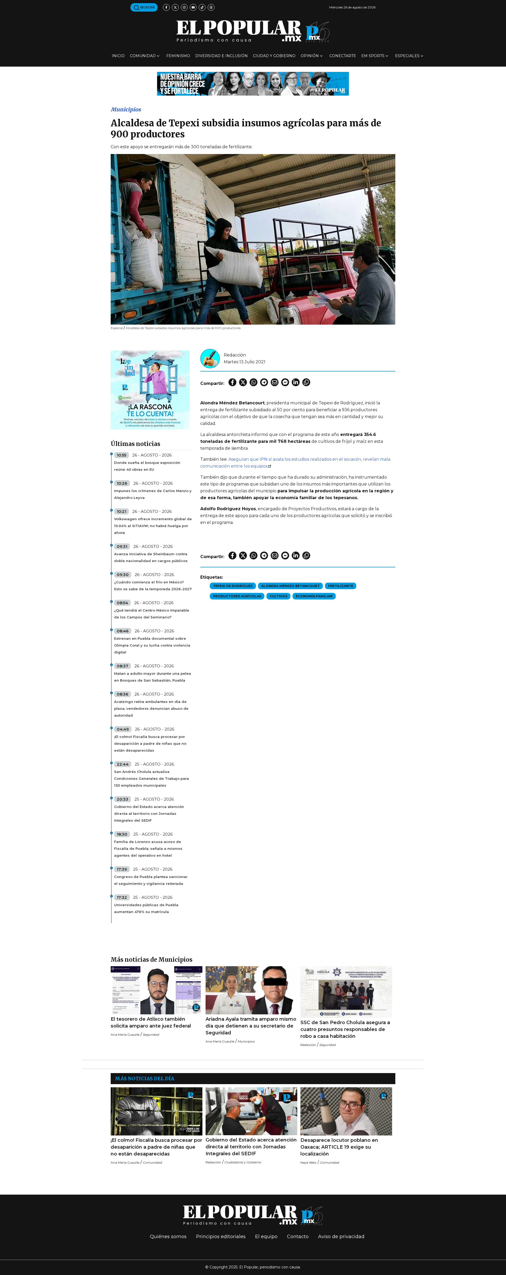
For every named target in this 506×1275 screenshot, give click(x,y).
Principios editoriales (221, 1236)
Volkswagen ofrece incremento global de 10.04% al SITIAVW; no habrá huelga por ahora (153, 526)
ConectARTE (342, 55)
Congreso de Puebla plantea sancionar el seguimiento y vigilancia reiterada (151, 880)
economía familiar (314, 596)
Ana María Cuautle (125, 1034)
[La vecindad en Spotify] (150, 389)
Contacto (298, 1236)
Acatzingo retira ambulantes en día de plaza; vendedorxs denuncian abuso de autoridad (151, 708)
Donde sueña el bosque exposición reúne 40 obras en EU (147, 466)
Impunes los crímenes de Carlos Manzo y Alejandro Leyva (153, 494)
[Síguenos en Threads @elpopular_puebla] (211, 7)
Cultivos (278, 596)
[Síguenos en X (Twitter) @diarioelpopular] (175, 7)
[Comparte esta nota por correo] (274, 382)
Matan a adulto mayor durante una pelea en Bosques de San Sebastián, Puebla (152, 676)
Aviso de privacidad (341, 1236)
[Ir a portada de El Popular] (253, 31)
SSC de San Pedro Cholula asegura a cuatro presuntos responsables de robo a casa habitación (345, 1029)
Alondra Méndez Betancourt (290, 586)
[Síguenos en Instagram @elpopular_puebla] (184, 7)
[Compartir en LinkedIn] (295, 382)
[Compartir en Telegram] (264, 382)
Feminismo (178, 55)
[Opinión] (253, 83)
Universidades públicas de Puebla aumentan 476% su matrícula (146, 908)
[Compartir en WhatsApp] (253, 382)
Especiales (407, 55)
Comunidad (143, 55)
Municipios (126, 109)
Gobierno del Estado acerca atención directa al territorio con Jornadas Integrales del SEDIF (149, 813)
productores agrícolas (237, 596)
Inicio (118, 55)
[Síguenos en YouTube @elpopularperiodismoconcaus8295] (193, 7)
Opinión (310, 55)
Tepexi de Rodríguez (233, 586)
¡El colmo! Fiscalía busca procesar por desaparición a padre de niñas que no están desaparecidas (150, 743)
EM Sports (373, 55)
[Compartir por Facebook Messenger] (285, 382)
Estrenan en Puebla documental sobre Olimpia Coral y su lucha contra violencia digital (152, 645)
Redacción (235, 355)
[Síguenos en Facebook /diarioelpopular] (166, 7)
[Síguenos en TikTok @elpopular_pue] (202, 7)
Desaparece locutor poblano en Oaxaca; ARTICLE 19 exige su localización (339, 1147)
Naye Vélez (308, 1162)
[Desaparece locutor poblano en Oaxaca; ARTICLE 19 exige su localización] (346, 1111)
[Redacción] (210, 358)
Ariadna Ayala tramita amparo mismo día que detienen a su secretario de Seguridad (251, 1026)
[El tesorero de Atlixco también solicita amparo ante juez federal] (156, 990)
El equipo (266, 1236)
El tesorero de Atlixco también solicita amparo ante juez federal (151, 1022)
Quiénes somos (168, 1236)
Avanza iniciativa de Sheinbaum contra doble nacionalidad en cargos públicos (151, 557)
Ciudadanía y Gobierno (243, 1162)
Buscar (147, 7)
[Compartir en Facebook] (232, 382)
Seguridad (151, 1034)
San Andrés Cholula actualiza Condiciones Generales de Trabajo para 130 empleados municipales (151, 778)
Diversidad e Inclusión (221, 55)
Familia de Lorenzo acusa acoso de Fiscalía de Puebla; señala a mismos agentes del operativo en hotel (148, 848)
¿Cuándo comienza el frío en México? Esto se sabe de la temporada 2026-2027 (153, 585)
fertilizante (340, 586)
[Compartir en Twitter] (243, 382)
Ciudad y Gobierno (274, 55)
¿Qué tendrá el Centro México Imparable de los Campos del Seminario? (151, 613)
